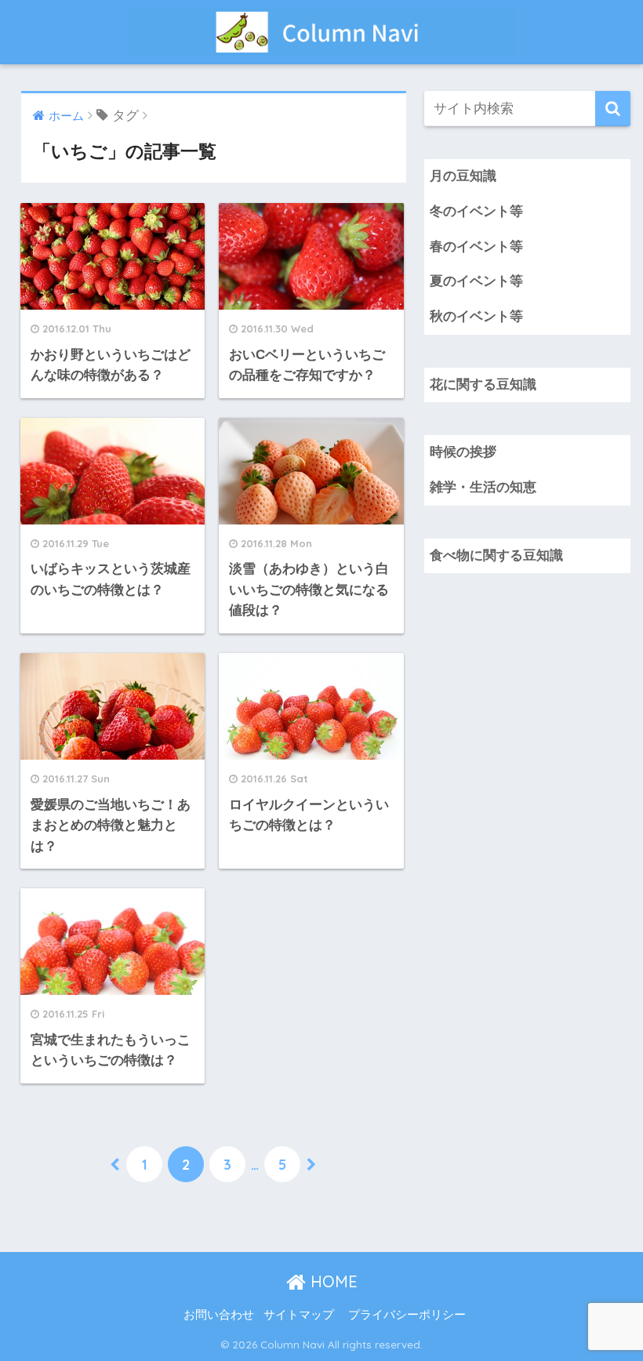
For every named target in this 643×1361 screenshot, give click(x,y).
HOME (332, 1281)
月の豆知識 (463, 176)
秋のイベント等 (476, 316)
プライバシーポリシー (407, 1314)
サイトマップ (298, 1314)
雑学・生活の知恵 (483, 487)
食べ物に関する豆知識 (496, 555)
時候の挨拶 (463, 452)
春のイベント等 (476, 246)
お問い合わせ (218, 1314)
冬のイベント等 (476, 211)
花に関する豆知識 (483, 384)
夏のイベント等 (476, 281)
